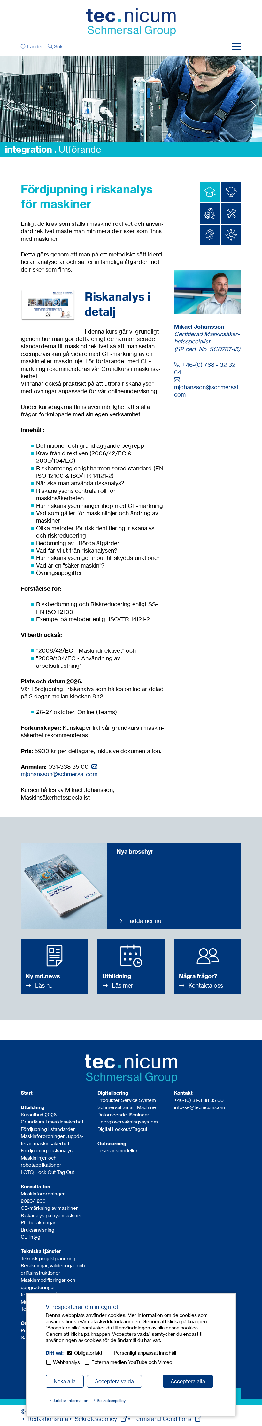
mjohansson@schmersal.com (59, 773)
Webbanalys (66, 1362)
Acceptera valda (114, 1381)
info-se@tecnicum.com (199, 1107)
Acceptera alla (188, 1381)
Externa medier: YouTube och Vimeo (131, 1362)
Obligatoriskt (88, 1353)
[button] (32, 46)
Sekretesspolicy (111, 1400)
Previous (8, 105)
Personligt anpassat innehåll (145, 1353)
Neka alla (65, 1381)
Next (253, 105)
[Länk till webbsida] (131, 21)
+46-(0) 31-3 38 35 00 (199, 1100)
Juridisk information (70, 1400)
